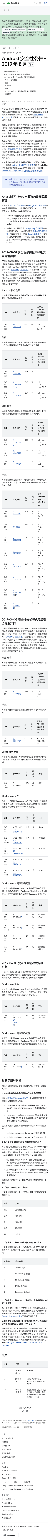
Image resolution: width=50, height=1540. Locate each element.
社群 (15, 1526)
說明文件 (5, 10)
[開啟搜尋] (35, 2)
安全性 (17, 48)
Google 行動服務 (34, 234)
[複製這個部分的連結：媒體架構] (13, 406)
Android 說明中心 (8, 1499)
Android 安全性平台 (18, 205)
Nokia (40, 1342)
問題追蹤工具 (7, 1518)
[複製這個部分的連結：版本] (9, 1355)
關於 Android (7, 1526)
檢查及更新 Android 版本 (17, 1098)
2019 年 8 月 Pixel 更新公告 (26, 179)
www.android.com (9, 1507)
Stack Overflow (7, 1514)
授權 (30, 1526)
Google (10, 1342)
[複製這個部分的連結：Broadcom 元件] (20, 752)
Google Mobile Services (10, 1510)
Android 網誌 (7, 1474)
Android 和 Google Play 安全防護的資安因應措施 (22, 171)
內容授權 (31, 1420)
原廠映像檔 (6, 1453)
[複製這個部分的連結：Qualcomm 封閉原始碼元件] (32, 883)
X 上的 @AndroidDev (9, 1471)
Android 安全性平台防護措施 (23, 165)
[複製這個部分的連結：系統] (9, 475)
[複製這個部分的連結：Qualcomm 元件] (21, 796)
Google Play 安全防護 (37, 205)
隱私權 (36, 1526)
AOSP (4, 48)
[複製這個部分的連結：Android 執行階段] (22, 290)
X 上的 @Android (8, 1467)
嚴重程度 (24, 270)
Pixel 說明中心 (7, 1503)
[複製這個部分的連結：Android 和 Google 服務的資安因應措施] (9, 200)
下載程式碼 (6, 1446)
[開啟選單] (3, 3)
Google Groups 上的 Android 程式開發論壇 (17, 1485)
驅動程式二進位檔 (8, 1457)
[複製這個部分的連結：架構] (9, 337)
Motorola (33, 1342)
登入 (45, 3)
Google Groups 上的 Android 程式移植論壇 (17, 1489)
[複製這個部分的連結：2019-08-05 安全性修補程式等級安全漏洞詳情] (18, 623)
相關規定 (5, 1442)
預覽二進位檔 (7, 1449)
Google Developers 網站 (12, 1316)
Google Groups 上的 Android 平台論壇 (16, 1482)
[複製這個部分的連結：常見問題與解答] (23, 1081)
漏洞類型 (15, 270)
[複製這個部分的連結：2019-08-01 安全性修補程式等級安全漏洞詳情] (18, 256)
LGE (25, 1342)
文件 (10, 48)
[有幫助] (16, 53)
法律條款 (23, 1526)
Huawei (18, 1342)
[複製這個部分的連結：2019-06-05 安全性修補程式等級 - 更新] (9, 967)
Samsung (5, 1345)
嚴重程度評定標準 (14, 149)
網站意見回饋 (8, 1530)
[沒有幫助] (20, 53)
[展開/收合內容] (17, 71)
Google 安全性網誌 (9, 1478)
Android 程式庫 (7, 1438)
